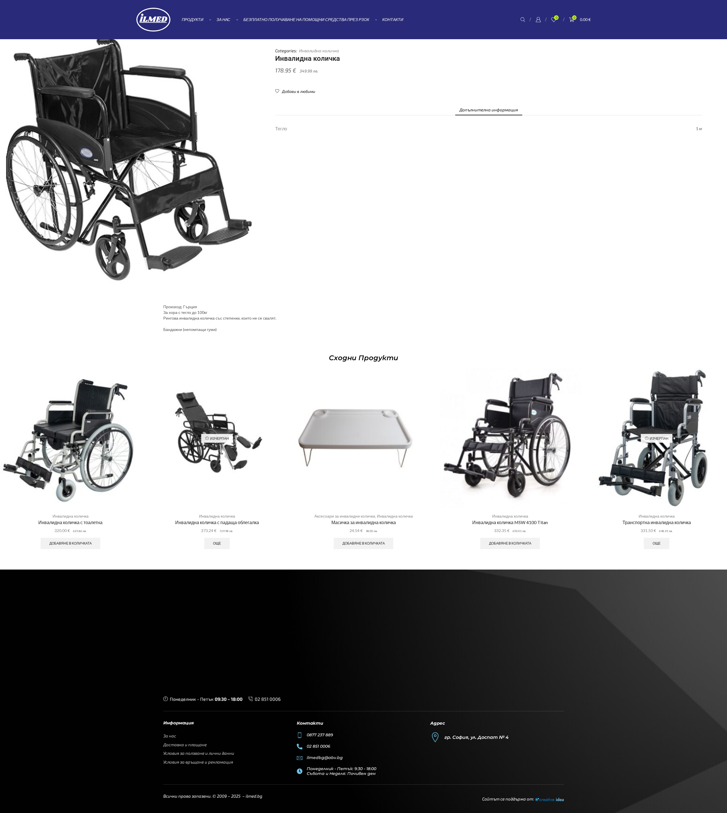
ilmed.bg (254, 796)
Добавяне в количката (70, 543)
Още (217, 543)
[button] (523, 20)
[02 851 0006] (299, 746)
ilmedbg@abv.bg (325, 757)
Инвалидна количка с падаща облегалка (217, 522)
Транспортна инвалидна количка (656, 522)
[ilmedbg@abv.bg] (299, 758)
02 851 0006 (268, 699)
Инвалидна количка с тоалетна (70, 522)
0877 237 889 (320, 734)
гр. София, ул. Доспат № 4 (476, 737)
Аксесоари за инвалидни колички (344, 516)
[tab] (488, 109)
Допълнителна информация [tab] (488, 109)
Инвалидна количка (319, 50)
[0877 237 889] (299, 735)
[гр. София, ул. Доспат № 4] (435, 737)
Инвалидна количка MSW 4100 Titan (510, 522)
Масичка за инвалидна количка (363, 522)
